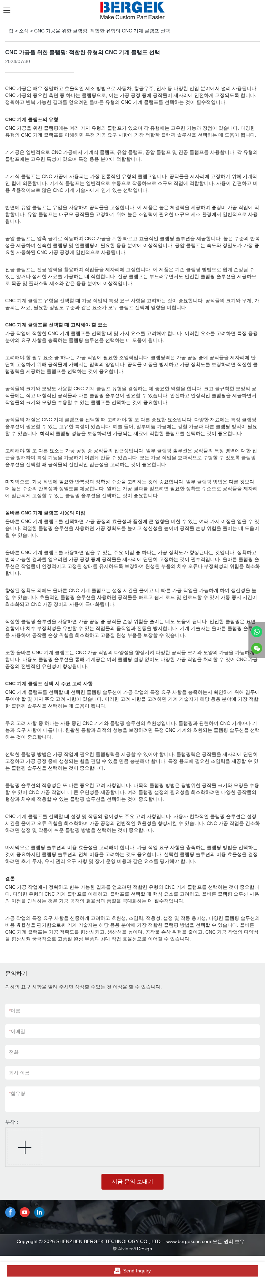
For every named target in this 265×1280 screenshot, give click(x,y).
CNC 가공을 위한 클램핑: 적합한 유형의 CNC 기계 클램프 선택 (102, 30)
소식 (24, 30)
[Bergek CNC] (256, 631)
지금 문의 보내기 (132, 1181)
